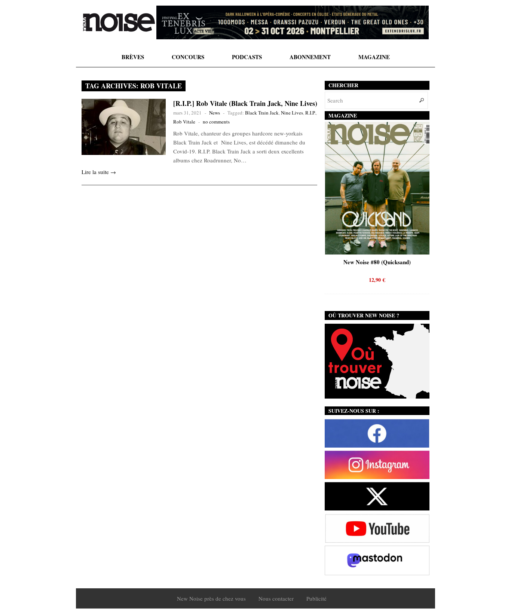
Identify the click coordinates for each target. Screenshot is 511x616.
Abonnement (310, 57)
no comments (216, 121)
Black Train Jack (262, 112)
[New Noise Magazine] (119, 22)
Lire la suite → (99, 172)
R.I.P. (310, 112)
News (214, 112)
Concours (188, 57)
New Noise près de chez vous (211, 598)
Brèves (133, 57)
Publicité (316, 598)
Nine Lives (292, 112)
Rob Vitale (184, 121)
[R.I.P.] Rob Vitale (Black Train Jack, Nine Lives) (245, 103)
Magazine (374, 57)
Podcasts (247, 57)
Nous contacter (276, 598)
